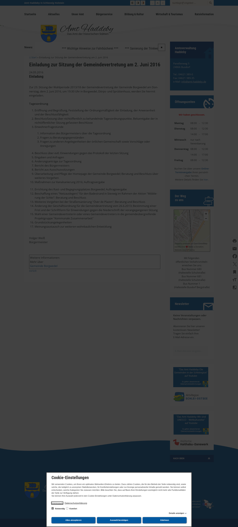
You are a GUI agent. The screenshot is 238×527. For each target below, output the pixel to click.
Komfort (73, 509)
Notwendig (60, 509)
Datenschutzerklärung (76, 503)
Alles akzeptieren (73, 520)
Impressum (57, 503)
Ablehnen (164, 520)
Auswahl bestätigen (119, 520)
